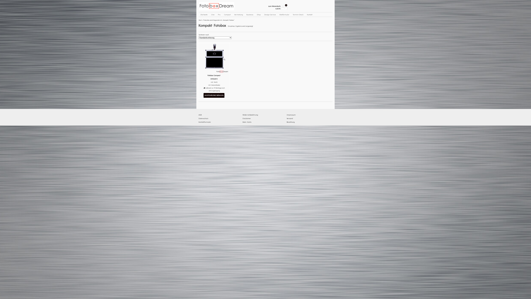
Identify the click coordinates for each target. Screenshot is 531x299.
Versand (290, 118)
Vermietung (238, 14)
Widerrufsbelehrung (250, 115)
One (212, 14)
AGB (200, 115)
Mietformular (284, 14)
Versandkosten (215, 85)
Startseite (204, 14)
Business (249, 14)
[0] (284, 9)
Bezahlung (291, 122)
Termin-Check (298, 14)
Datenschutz (203, 118)
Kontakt (309, 14)
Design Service (270, 14)
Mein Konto (247, 122)
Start (200, 20)
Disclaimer (247, 118)
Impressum (291, 115)
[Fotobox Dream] (221, 6)
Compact (227, 14)
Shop (259, 14)
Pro (219, 14)
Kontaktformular (205, 122)
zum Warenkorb (274, 6)
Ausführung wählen (214, 95)
